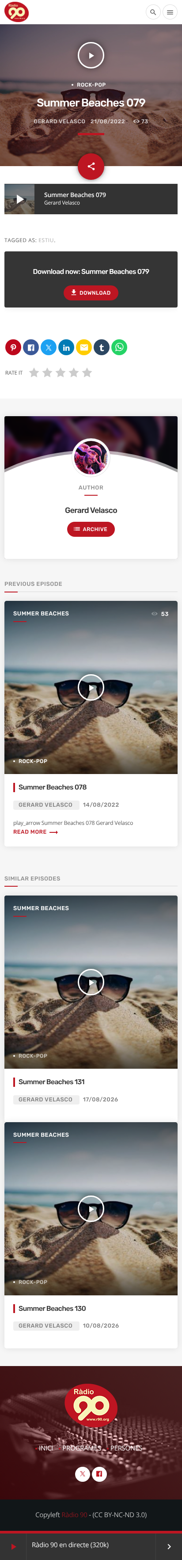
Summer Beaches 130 (52, 1308)
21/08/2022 (108, 121)
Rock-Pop (91, 85)
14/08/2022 (101, 805)
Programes (81, 1448)
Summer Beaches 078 (53, 787)
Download (90, 292)
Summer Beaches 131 (51, 1082)
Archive (90, 529)
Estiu (46, 240)
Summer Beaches (41, 614)
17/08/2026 (100, 1100)
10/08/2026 (101, 1326)
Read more (36, 832)
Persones (126, 1448)
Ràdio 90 (74, 1515)
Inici (46, 1448)
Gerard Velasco (59, 121)
